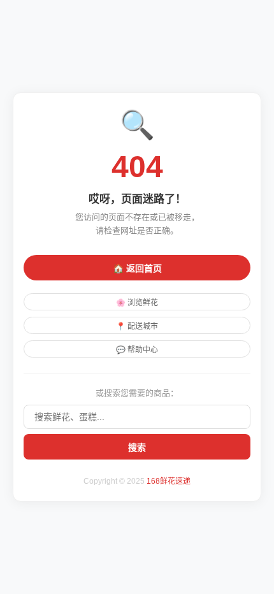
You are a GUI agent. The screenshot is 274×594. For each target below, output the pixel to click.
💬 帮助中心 (137, 349)
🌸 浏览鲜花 (137, 302)
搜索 (137, 447)
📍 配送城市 (137, 326)
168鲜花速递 (169, 481)
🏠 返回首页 (137, 268)
